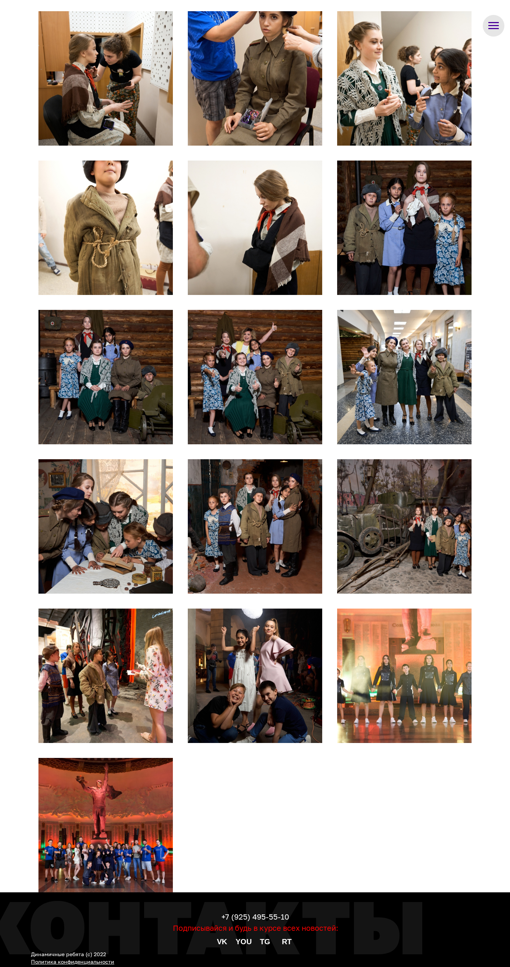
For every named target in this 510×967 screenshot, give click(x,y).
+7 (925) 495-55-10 (255, 916)
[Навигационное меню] (493, 25)
